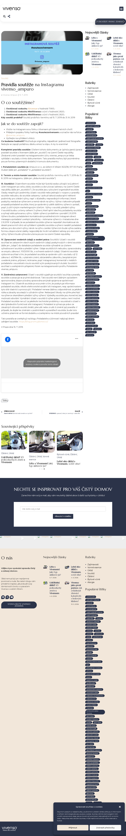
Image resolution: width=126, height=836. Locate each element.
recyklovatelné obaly (94, 188)
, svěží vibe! (68, 462)
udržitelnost (97, 163)
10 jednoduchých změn (13, 460)
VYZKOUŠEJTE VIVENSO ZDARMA (109, 22)
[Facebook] (3, 597)
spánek (89, 179)
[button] (120, 807)
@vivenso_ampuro (15, 135)
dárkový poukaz (92, 279)
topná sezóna (91, 169)
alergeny (97, 329)
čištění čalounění (93, 307)
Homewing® (91, 255)
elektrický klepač (92, 264)
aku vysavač (91, 332)
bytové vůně (91, 313)
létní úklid (90, 242)
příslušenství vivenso (94, 194)
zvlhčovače (91, 123)
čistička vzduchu (93, 286)
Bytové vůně (63, 454)
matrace (90, 234)
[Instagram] (7, 597)
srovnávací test (92, 175)
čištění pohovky (92, 298)
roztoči (89, 185)
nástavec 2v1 (91, 225)
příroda (89, 197)
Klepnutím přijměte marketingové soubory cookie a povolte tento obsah (42, 362)
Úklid (11, 453)
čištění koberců (92, 304)
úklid (88, 163)
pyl (88, 191)
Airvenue (33, 108)
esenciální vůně (92, 261)
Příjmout (73, 827)
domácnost (91, 273)
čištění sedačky (92, 295)
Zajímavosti (93, 88)
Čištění (4, 453)
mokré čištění (91, 231)
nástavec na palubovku (95, 222)
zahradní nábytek (93, 126)
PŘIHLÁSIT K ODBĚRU (63, 516)
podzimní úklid (92, 206)
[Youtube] (12, 597)
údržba (89, 166)
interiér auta (91, 252)
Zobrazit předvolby (105, 827)
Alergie (90, 106)
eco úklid (90, 270)
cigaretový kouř (92, 310)
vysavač (89, 129)
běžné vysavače (92, 316)
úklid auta (98, 160)
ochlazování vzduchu (94, 216)
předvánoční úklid (93, 200)
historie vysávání (92, 258)
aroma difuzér (92, 326)
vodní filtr (90, 145)
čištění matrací (92, 301)
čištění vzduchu (92, 292)
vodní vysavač (92, 141)
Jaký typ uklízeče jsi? (41, 464)
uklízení (89, 160)
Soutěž (4, 78)
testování (90, 172)
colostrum (90, 283)
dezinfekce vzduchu (94, 276)
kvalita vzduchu (92, 245)
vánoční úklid (91, 151)
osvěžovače (91, 209)
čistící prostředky (93, 289)
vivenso (99, 145)
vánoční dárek (92, 154)
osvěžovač (90, 212)
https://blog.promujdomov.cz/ (33, 321)
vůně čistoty (91, 132)
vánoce (89, 157)
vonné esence (91, 135)
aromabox (90, 323)
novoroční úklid (92, 219)
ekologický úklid (92, 267)
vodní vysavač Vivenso (94, 138)
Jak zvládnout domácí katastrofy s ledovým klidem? (118, 63)
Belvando (90, 320)
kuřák (89, 249)
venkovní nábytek (93, 148)
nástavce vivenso (93, 228)
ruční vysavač (92, 182)
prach (89, 203)
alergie (89, 329)
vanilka (97, 157)
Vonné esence (94, 91)
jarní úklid (97, 249)
